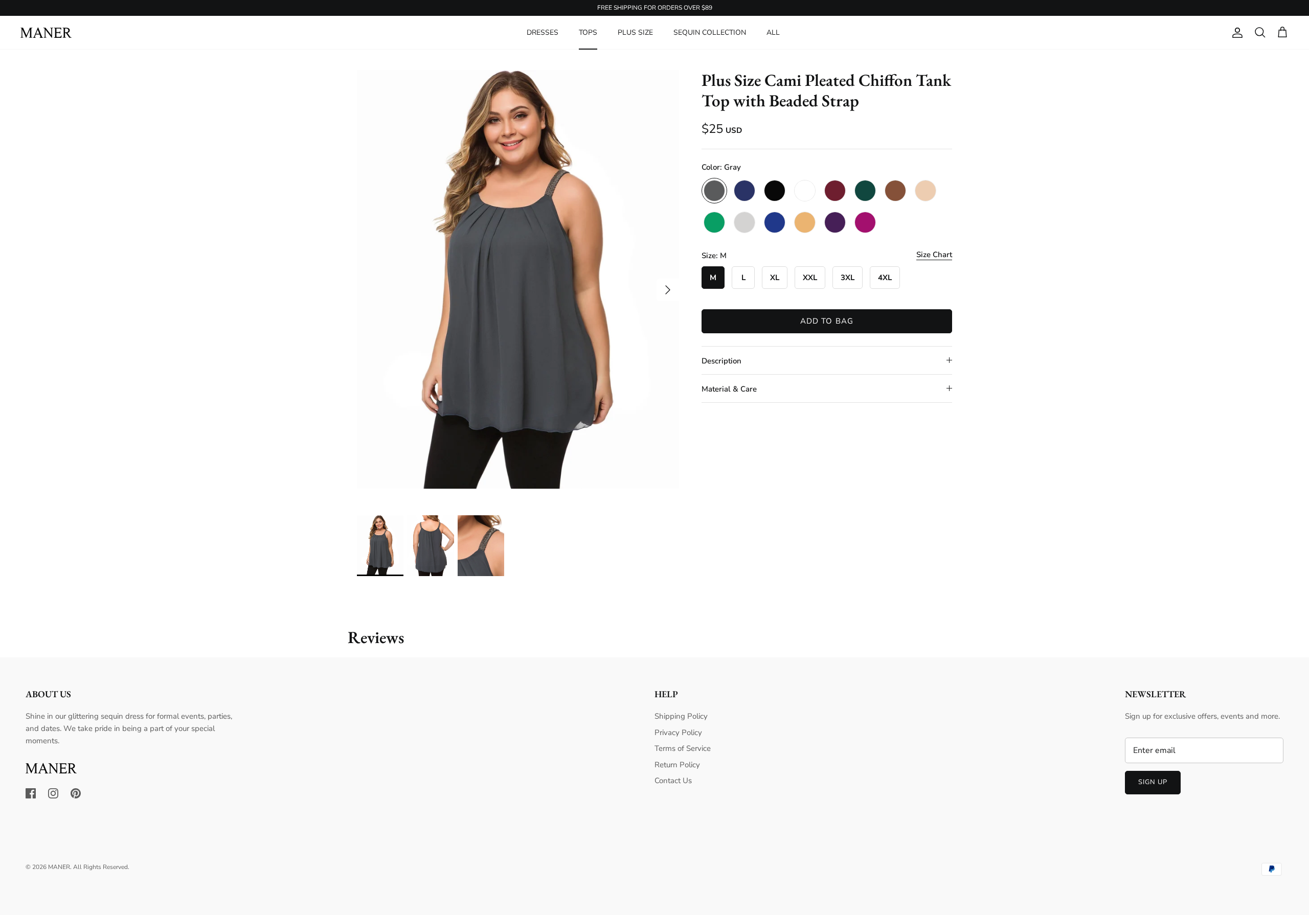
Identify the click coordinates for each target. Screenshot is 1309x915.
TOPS (588, 32)
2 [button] (518, 504)
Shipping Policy (681, 716)
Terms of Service (682, 748)
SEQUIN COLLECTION (709, 32)
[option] (518, 279)
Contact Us (673, 780)
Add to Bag (827, 321)
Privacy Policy (678, 732)
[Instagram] (53, 793)
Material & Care (729, 389)
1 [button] (497, 504)
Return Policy (677, 765)
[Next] (668, 290)
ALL (773, 32)
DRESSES (542, 32)
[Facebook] (31, 793)
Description (721, 361)
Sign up (1152, 782)
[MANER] (46, 33)
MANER (59, 867)
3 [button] (538, 504)
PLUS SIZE (635, 32)
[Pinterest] (76, 793)
